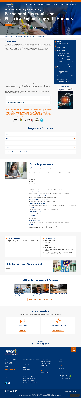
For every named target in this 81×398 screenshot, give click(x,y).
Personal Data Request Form (34, 395)
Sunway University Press (28, 380)
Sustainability (64, 4)
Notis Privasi (25, 395)
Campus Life (48, 4)
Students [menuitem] (44, 1)
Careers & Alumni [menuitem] (53, 1)
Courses (32, 4)
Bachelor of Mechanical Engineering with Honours (38, 294)
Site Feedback (68, 391)
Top (74, 350)
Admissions (40, 4)
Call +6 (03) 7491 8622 (57, 330)
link (36, 227)
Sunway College (26, 369)
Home (6, 38)
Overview (7, 36)
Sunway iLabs (26, 371)
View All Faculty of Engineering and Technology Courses (40, 299)
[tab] (40, 134)
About (72, 4)
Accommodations (45, 359)
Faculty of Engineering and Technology (14, 38)
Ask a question (16, 25)
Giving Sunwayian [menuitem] (72, 1)
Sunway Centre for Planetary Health (31, 372)
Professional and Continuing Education (29, 367)
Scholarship (25, 25)
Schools (26, 4)
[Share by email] (38, 344)
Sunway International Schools (29, 374)
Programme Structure (16, 36)
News (60, 359)
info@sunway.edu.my (9, 377)
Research (55, 4)
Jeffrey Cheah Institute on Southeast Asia (31, 360)
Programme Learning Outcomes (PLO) (15, 102)
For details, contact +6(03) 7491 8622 (64, 81)
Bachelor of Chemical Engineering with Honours (20, 294)
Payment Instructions (46, 361)
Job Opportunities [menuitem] (65, 1)
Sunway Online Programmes (29, 378)
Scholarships (40, 36)
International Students (46, 363)
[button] (46, 344)
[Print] (43, 344)
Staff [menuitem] (48, 1)
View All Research (45, 372)
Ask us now (22, 330)
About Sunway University (64, 366)
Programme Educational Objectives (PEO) (16, 98)
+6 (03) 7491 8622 (8, 371)
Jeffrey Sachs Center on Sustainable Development (31, 363)
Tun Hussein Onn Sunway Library (30, 382)
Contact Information (9, 372)
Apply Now (8, 25)
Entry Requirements (29, 36)
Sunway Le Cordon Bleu (28, 376)
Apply (42, 367)
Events (60, 361)
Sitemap (74, 391)
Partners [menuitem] (59, 1)
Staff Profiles (62, 368)
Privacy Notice (19, 395)
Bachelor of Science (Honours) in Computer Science (58, 294)
